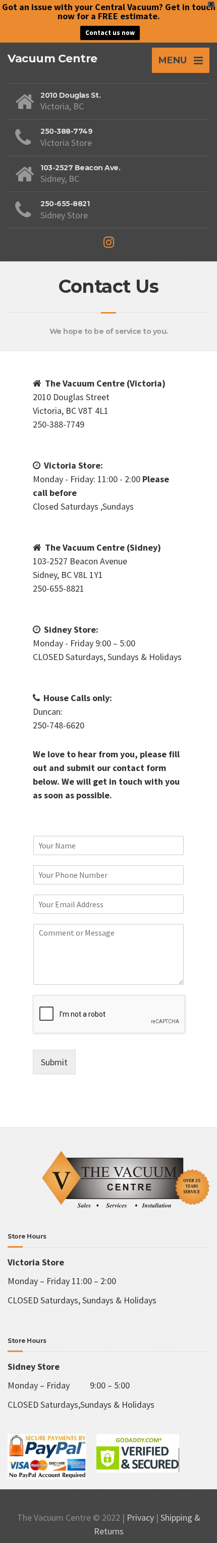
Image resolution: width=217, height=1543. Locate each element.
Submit (54, 1062)
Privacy (140, 1517)
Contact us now (110, 32)
